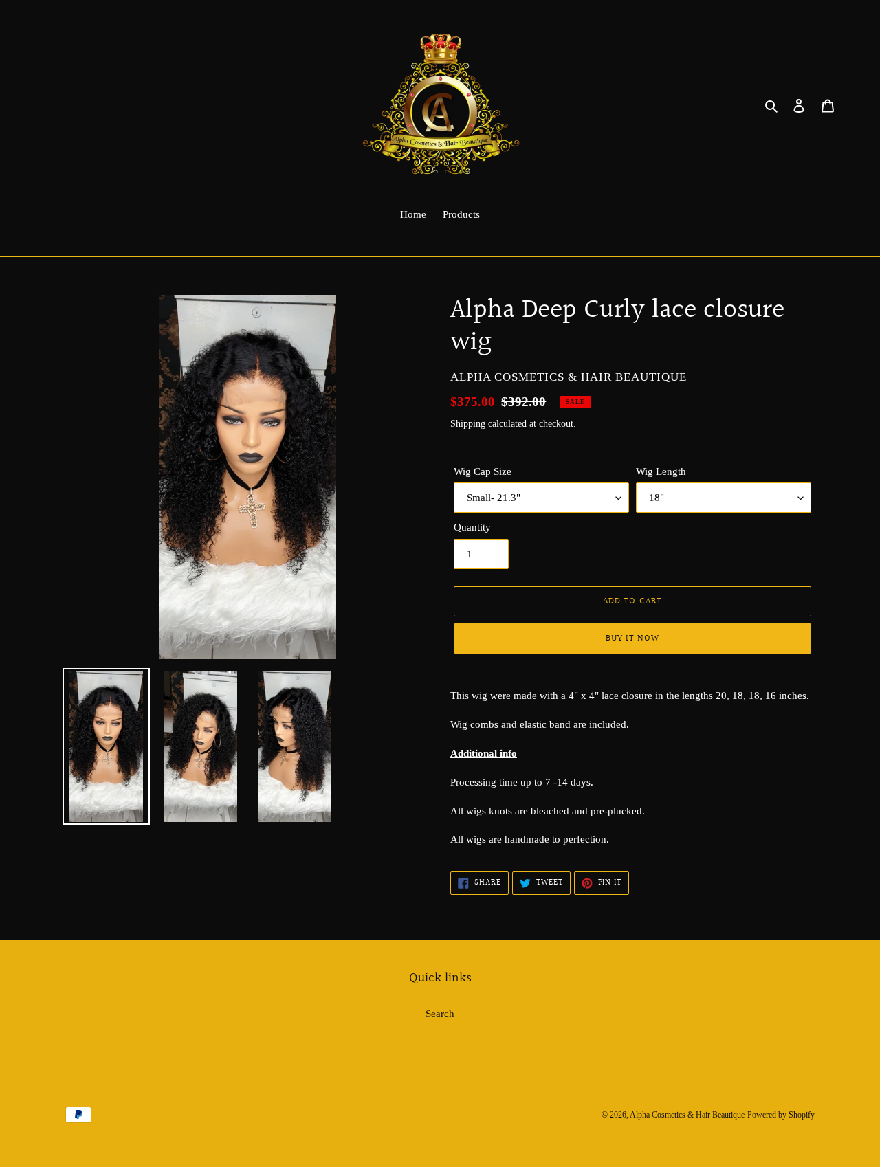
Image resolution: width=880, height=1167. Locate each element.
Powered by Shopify (781, 1115)
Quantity (472, 527)
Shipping (467, 424)
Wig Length (661, 471)
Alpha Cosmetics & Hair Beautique (687, 1115)
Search (440, 1013)
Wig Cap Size (483, 471)
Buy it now (632, 638)
